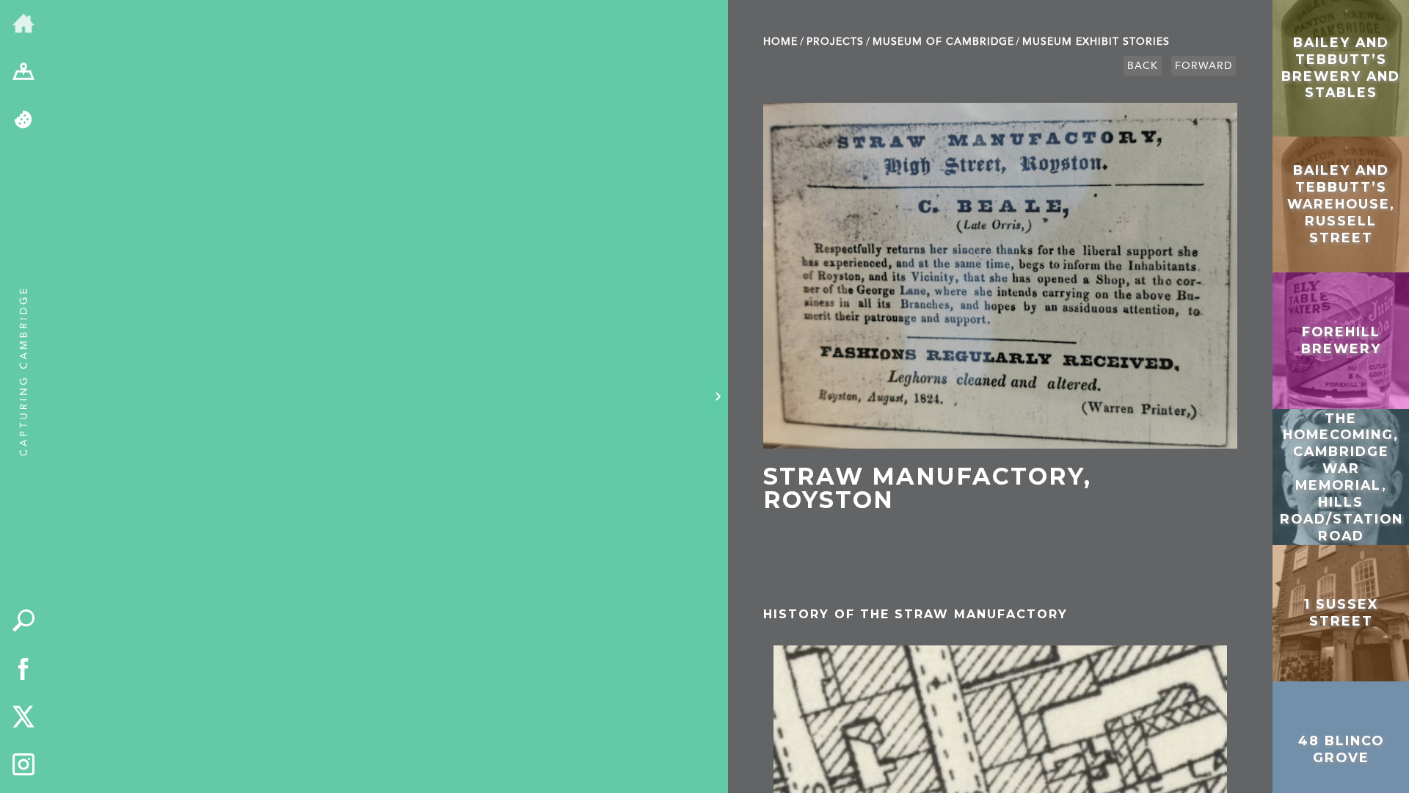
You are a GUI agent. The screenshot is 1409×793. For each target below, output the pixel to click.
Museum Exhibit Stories (1096, 41)
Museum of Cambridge (943, 41)
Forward (1203, 65)
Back (1142, 65)
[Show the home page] (23, 24)
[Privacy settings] (23, 120)
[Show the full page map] (23, 72)
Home (780, 41)
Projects (835, 41)
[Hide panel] (717, 396)
